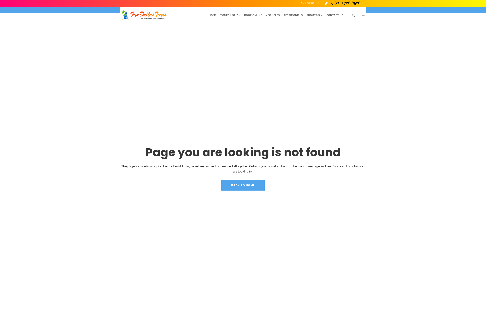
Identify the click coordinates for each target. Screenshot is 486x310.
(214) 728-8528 (347, 3)
